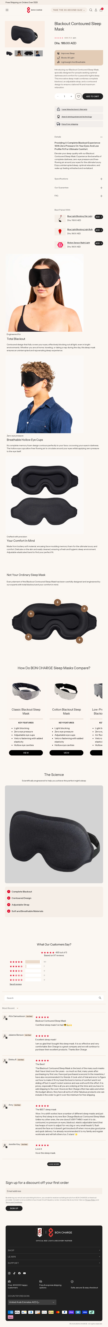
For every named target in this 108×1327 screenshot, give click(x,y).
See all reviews (16, 984)
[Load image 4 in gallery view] (38, 53)
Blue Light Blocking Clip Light (79, 216)
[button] (7, 10)
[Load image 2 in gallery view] (19, 53)
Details (58, 137)
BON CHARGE (81, 1324)
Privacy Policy (90, 1200)
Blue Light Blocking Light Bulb (80, 229)
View (26, 753)
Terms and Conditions (14, 1202)
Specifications (61, 178)
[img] (70, 1017)
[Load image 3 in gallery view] (28, 53)
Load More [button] (54, 1164)
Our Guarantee (61, 187)
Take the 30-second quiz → (69, 10)
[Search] (90, 10)
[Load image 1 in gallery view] (9, 53)
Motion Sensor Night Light (78, 243)
